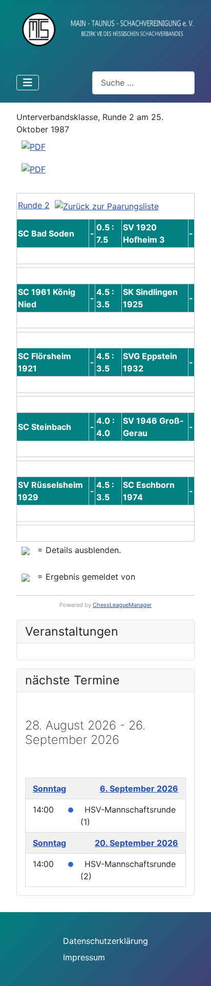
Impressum (84, 957)
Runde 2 (34, 205)
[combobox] (143, 82)
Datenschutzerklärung (105, 941)
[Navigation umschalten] (27, 82)
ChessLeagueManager (122, 604)
